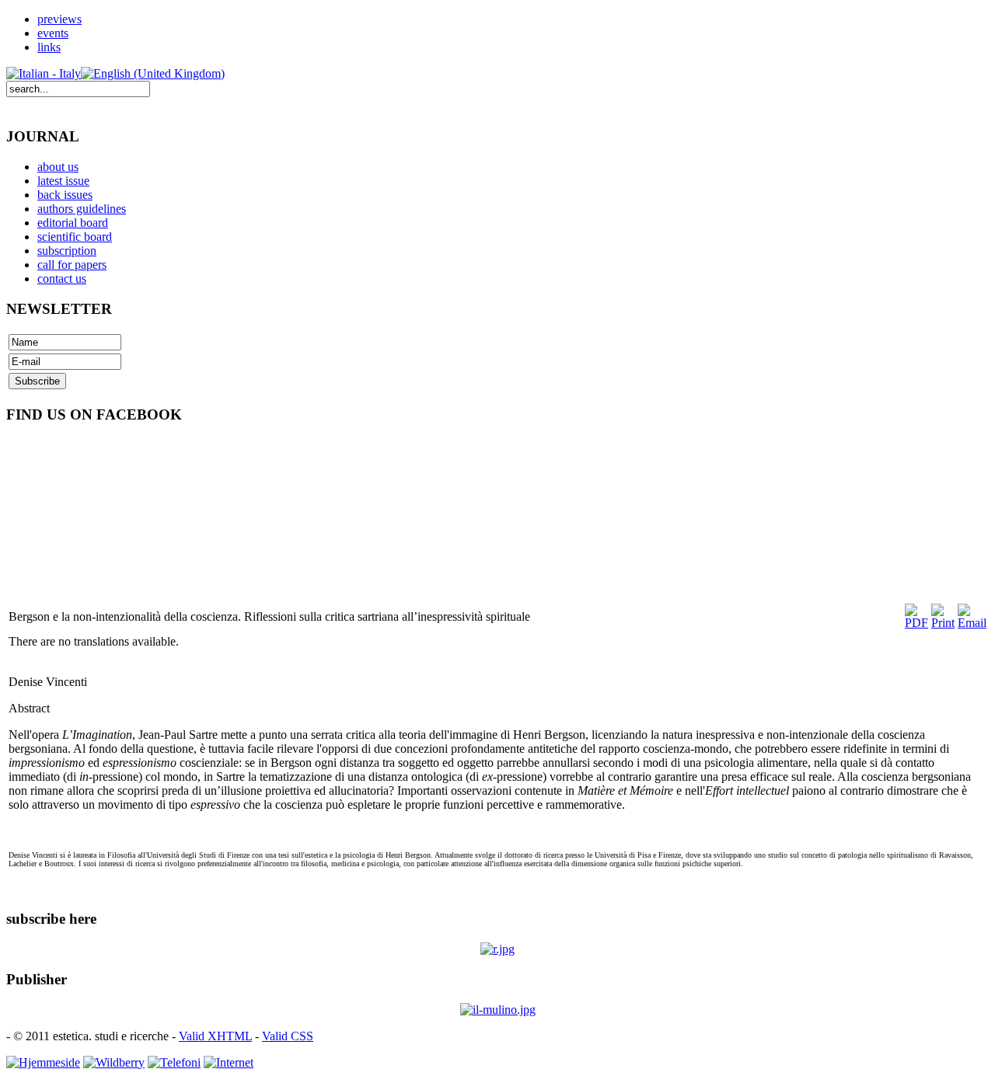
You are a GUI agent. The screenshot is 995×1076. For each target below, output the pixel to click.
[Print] (943, 622)
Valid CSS (287, 1036)
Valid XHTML (215, 1036)
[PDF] (916, 622)
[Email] (972, 622)
